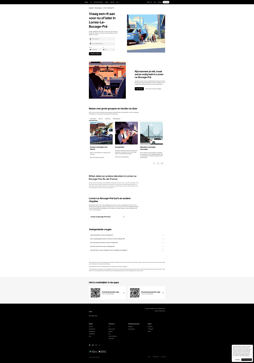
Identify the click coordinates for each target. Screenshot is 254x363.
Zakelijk (106, 2)
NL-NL (150, 2)
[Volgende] (162, 163)
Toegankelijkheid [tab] (116, 118)
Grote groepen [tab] (93, 118)
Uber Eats (112, 2)
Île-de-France (98, 8)
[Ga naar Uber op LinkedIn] (89, 345)
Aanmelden (166, 2)
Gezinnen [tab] (101, 118)
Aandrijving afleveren (98, 2)
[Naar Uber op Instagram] (96, 345)
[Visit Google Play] (93, 351)
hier (243, 354)
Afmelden (237, 359)
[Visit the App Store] (102, 351)
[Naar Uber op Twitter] (99, 345)
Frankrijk (91, 8)
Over (117, 2)
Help (155, 2)
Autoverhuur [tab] (108, 118)
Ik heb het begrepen (246, 359)
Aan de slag (139, 88)
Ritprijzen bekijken (95, 53)
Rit (91, 2)
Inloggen (160, 2)
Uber (86, 2)
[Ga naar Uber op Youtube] (92, 345)
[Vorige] (158, 163)
